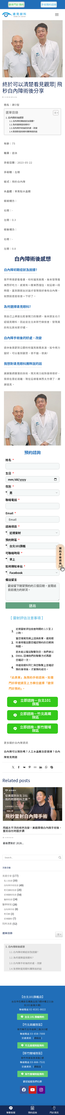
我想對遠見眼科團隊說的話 (25, 131)
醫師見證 (8, 899)
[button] (5, 811)
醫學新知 (7, 904)
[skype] (51, 767)
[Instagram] (41, 1090)
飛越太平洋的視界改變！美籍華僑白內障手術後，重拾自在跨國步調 (32, 829)
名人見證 (8, 880)
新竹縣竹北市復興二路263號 (32, 1029)
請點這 (37, 1038)
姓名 (9, 460)
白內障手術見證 (11, 885)
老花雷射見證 (10, 890)
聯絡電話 (12, 500)
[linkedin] (40, 767)
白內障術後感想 (16, 117)
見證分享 (7, 875)
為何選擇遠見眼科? (21, 124)
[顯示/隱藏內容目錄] (54, 112)
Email (10, 513)
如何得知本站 (14, 566)
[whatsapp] (46, 767)
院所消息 (7, 923)
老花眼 (7, 913)
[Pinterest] (29, 767)
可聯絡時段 (13, 553)
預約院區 (12, 540)
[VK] (24, 767)
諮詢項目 (12, 526)
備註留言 (11, 580)
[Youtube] (32, 1090)
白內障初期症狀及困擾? (23, 120)
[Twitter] (14, 767)
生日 (9, 473)
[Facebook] (18, 767)
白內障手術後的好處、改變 (25, 127)
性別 (9, 486)
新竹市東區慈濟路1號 (32, 1057)
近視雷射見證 (10, 894)
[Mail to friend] (35, 767)
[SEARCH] (60, 857)
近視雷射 (8, 918)
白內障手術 (9, 909)
